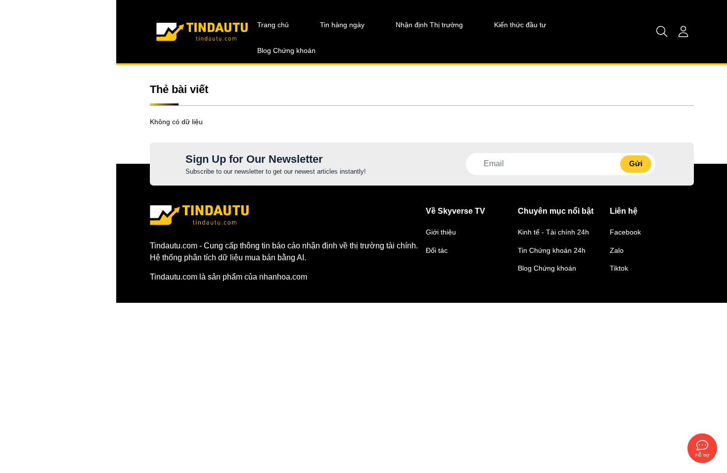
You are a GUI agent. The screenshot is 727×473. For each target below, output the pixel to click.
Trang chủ (273, 24)
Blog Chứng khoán (286, 50)
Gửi (635, 163)
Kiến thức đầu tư (520, 24)
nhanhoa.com (283, 277)
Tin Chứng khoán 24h (552, 250)
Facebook (625, 232)
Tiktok (619, 268)
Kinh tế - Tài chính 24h (553, 232)
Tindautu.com (173, 277)
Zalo (617, 250)
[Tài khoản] (683, 31)
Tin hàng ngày (342, 24)
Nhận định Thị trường (429, 24)
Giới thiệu (441, 232)
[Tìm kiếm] (662, 31)
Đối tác (437, 250)
